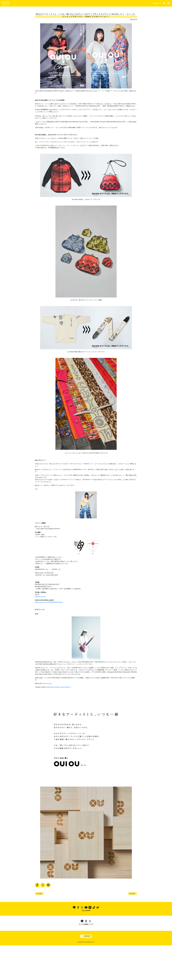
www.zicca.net (47, 683)
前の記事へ (132, 893)
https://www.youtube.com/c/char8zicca (59, 687)
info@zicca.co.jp (40, 596)
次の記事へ (39, 893)
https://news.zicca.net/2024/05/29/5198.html (49, 602)
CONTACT (87, 936)
